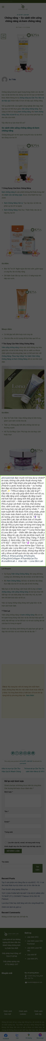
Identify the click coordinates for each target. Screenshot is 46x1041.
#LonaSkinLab (8, 561)
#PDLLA (5, 556)
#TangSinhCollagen (10, 558)
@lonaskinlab (7, 478)
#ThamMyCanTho (29, 558)
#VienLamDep (16, 556)
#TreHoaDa (29, 556)
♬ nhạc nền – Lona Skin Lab (29, 561)
